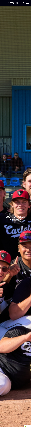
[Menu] (27, 3)
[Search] (23, 3)
